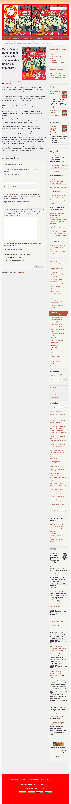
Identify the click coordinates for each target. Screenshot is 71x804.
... (50, 79)
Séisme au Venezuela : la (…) (58, 529)
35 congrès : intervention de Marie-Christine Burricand (57, 422)
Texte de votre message (11, 207)
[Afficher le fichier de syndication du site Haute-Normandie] (62, 175)
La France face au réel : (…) (58, 526)
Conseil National (56, 338)
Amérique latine (55, 293)
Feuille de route (54, 397)
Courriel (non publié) (10, 187)
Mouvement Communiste (58, 305)
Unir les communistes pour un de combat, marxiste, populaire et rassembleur (58, 648)
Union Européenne (56, 310)
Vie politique (7, 38)
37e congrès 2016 (56, 319)
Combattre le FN (56, 272)
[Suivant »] (65, 407)
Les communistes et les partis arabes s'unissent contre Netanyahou (58, 221)
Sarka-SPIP (50, 779)
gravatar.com (15, 196)
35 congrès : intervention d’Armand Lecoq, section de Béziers (57, 416)
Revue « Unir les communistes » (56, 355)
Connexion (6, 2)
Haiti (52, 298)
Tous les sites (53, 152)
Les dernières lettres (58, 49)
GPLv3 (58, 779)
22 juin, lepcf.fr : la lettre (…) (58, 62)
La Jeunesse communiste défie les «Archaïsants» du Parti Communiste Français (58, 485)
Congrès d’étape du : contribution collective (58, 470)
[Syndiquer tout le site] (31, 792)
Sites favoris (53, 390)
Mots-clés (53, 387)
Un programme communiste (55, 362)
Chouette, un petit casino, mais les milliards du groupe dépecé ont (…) (58, 201)
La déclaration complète (57, 621)
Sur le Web (53, 394)
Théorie (53, 359)
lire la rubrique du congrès (57, 713)
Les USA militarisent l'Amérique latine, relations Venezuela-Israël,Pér (57, 181)
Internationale (28, 38)
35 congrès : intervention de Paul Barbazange (57, 445)
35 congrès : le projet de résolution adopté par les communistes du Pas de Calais (57, 451)
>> (65, 8)
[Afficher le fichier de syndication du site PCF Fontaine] (59, 241)
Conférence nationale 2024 (57, 334)
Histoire (53, 352)
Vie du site (59, 38)
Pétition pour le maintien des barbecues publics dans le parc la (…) (58, 251)
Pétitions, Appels (56, 69)
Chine (52, 296)
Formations (54, 350)
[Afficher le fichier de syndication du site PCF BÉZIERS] (60, 227)
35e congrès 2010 (56, 315)
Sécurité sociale (55, 286)
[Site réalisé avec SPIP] (48, 792)
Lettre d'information (33, 779)
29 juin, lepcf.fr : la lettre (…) (58, 60)
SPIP (42, 779)
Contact (23, 779)
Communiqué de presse (57, 489)
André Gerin (19, 81)
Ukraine (53, 307)
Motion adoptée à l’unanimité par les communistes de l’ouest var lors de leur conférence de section (58, 477)
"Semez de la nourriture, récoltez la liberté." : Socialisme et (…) (57, 215)
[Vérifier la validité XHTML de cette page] (22, 792)
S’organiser (38, 38)
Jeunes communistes (57, 340)
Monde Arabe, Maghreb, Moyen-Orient (58, 301)
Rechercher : (53, 5)
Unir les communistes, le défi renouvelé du (56, 673)
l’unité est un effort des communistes (57, 505)
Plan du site (14, 779)
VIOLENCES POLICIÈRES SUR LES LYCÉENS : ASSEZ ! (58, 235)
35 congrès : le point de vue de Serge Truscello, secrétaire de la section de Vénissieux (58, 439)
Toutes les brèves (54, 87)
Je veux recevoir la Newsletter (15, 260)
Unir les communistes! (56, 73)
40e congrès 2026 (56, 327)
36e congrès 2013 (56, 317)
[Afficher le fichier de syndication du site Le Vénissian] (59, 191)
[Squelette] (39, 792)
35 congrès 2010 (28, 41)
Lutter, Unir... (17, 38)
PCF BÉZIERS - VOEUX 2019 (58, 231)
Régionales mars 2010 (57, 279)
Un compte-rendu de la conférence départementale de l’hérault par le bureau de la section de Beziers (58, 498)
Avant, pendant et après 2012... (58, 264)
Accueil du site (7, 41)
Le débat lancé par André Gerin (56, 269)
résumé (52, 677)
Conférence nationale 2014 (57, 330)
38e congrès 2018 (56, 322)
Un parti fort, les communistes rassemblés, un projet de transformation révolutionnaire (58, 463)
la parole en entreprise (57, 284)
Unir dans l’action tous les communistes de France (57, 492)
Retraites (54, 288)
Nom (5, 180)
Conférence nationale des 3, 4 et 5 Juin (58, 275)
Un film (52, 566)
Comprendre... (48, 38)
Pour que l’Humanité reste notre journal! (58, 457)
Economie (54, 347)
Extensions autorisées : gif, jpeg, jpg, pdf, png (17, 254)
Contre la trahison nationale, (58, 524)
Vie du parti (54, 342)
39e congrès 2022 (56, 324)
